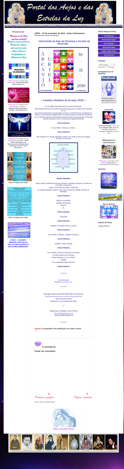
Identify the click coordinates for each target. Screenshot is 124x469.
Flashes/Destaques (91, 26)
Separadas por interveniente (36, 26)
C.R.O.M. (72, 26)
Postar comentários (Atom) (47, 402)
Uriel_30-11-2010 (63, 280)
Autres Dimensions (20, 26)
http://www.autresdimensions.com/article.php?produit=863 (63, 296)
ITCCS (81, 26)
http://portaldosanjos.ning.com (63, 313)
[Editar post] (35, 330)
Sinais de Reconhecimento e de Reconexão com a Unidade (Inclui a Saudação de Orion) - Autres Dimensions (18, 144)
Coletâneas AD (51, 26)
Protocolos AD (63, 26)
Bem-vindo (9, 26)
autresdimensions (67, 282)
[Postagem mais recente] (44, 399)
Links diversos (103, 26)
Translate (111, 67)
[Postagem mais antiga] (83, 399)
